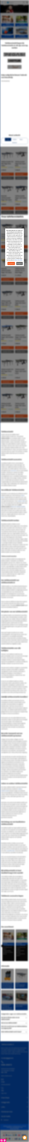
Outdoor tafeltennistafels (22, 24)
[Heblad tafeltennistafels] (15, 68)
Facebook (6, 1120)
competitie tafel (10, 850)
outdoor (20, 789)
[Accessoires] (7, 31)
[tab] (14, 1018)
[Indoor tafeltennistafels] (7, 19)
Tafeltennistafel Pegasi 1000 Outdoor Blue (7, 337)
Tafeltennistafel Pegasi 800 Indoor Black (20, 163)
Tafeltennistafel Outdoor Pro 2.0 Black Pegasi (20, 270)
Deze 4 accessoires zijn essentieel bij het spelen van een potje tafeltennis (7, 986)
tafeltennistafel (5, 791)
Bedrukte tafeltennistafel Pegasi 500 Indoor (6, 198)
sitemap (19, 1133)
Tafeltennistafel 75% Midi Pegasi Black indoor (7, 371)
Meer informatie (18, 260)
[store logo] (10, 1)
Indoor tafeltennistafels (8, 24)
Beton (21, 139)
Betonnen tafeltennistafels (22, 36)
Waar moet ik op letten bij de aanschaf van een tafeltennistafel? (7, 1007)
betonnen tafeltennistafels (18, 506)
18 (10, 167)
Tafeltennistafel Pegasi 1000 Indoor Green (20, 371)
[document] (14, 247)
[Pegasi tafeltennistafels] (14, 56)
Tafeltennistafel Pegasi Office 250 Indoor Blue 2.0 (6, 303)
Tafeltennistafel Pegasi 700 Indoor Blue (6, 405)
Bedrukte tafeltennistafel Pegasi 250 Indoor (6, 270)
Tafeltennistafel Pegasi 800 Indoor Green (20, 405)
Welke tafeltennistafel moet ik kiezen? (21, 985)
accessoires (14, 470)
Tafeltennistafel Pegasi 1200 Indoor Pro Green (20, 337)
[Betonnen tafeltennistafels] (21, 31)
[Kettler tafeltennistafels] (15, 62)
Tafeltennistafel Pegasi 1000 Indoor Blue (20, 198)
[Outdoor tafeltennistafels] (21, 19)
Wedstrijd (14, 142)
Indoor (8, 139)
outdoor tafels (21, 501)
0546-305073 (6, 1064)
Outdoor (15, 139)
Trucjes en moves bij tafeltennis (22, 1005)
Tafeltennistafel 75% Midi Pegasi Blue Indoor (7, 163)
